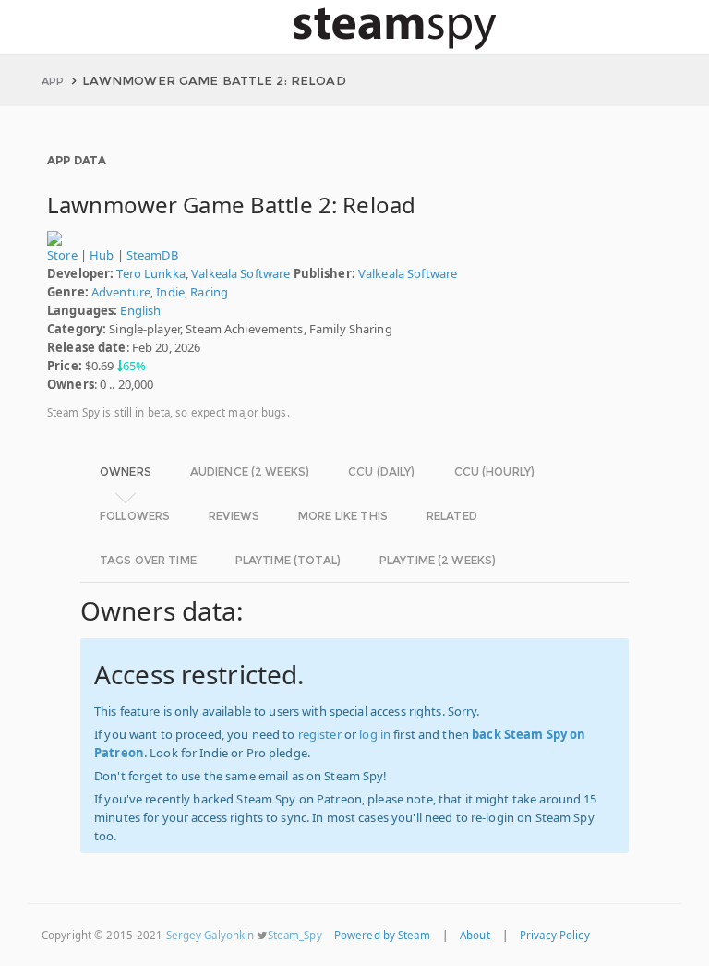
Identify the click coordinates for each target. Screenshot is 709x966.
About (475, 935)
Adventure (120, 292)
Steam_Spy (295, 935)
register (320, 734)
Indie (170, 292)
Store (62, 255)
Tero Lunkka (150, 273)
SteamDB (152, 255)
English (140, 310)
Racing (209, 292)
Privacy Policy (555, 935)
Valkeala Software (240, 273)
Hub (102, 255)
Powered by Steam (382, 935)
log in (375, 734)
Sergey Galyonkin (210, 935)
